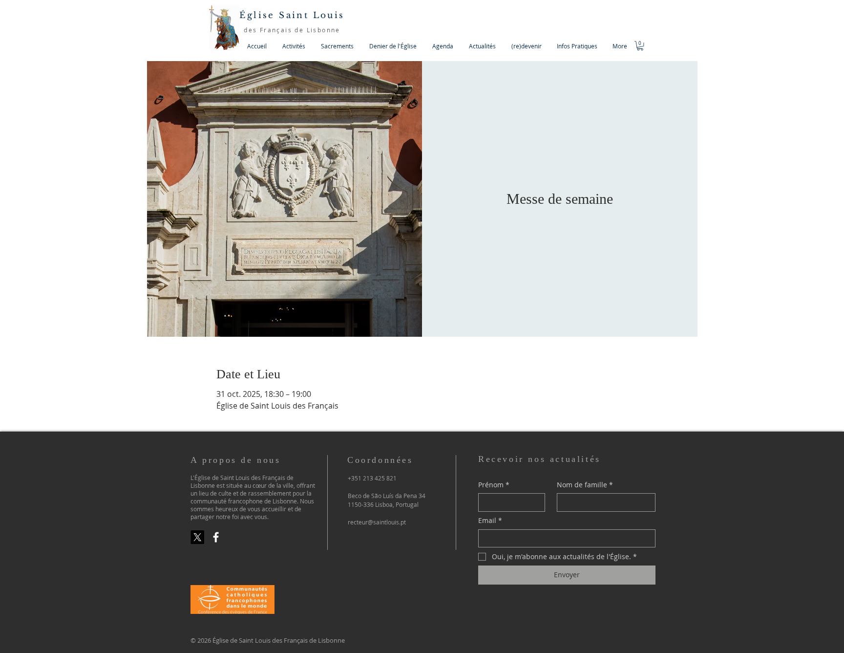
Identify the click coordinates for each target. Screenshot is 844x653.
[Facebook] (216, 537)
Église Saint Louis (291, 15)
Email (490, 520)
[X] (197, 537)
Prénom (493, 484)
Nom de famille (585, 484)
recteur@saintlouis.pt (377, 522)
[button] (293, 46)
